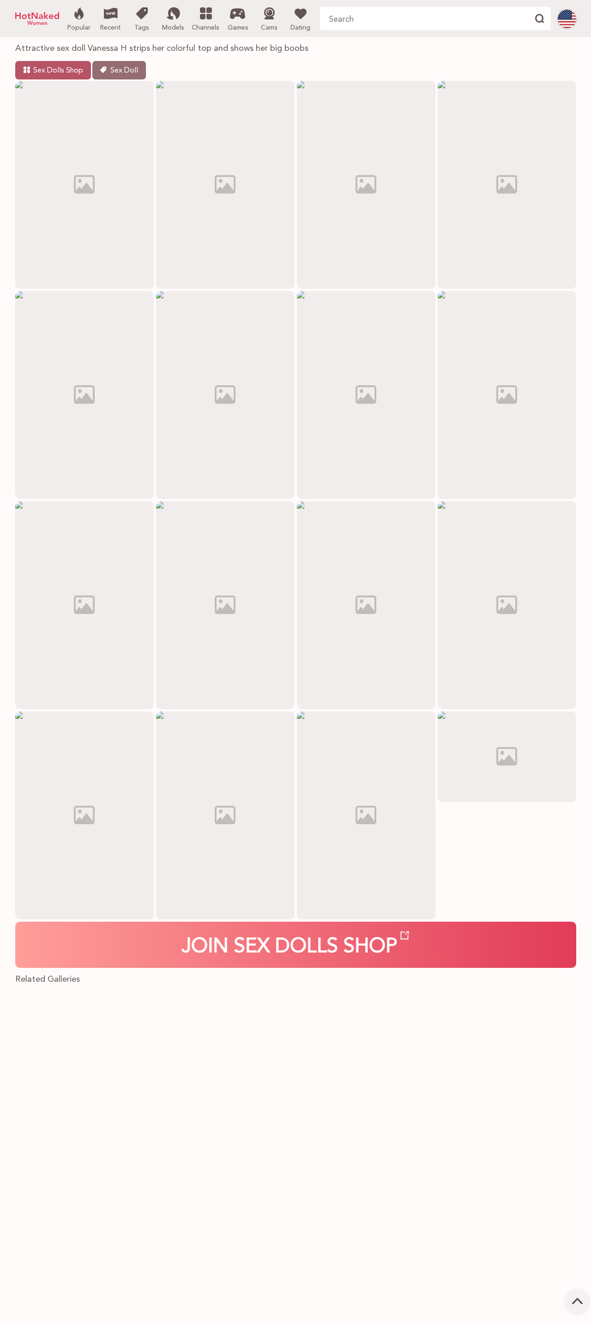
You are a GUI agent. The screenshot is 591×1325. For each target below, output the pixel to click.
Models (173, 27)
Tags (141, 27)
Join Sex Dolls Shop (290, 947)
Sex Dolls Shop (58, 70)
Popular (78, 27)
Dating (300, 27)
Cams (269, 27)
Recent (110, 27)
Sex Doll (124, 70)
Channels (205, 27)
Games (238, 27)
